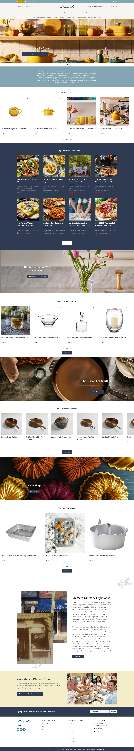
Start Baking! (34, 491)
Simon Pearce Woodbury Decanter (79, 337)
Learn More (78, 656)
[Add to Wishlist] (28, 99)
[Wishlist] (107, 6)
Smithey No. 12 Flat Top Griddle (35, 438)
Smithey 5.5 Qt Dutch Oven (61, 437)
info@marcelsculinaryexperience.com (106, 731)
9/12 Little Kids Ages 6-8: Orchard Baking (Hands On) (79, 224)
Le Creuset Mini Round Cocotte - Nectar (46, 130)
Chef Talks (45, 727)
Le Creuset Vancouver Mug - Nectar (80, 129)
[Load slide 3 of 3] (67, 65)
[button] (45, 12)
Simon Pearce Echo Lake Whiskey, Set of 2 (15, 338)
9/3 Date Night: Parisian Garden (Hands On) (78, 180)
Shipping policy (100, 749)
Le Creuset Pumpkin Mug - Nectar (13, 129)
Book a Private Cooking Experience (29, 694)
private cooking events (47, 684)
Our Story (71, 724)
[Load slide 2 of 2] (68, 498)
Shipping (70, 730)
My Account (71, 727)
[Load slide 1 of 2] (66, 498)
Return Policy (71, 733)
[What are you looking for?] (38, 6)
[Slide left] (63, 139)
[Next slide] (71, 64)
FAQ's (69, 736)
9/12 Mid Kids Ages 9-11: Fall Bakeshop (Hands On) (105, 224)
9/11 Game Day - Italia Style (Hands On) (53, 224)
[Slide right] (70, 139)
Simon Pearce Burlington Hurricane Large (113, 338)
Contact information (71, 749)
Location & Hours (73, 742)
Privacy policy (81, 749)
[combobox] (27, 6)
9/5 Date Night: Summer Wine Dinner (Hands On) (104, 180)
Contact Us (71, 739)
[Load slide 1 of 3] (63, 65)
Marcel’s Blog (46, 724)
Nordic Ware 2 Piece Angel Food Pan (102, 555)
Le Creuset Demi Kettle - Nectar (111, 129)
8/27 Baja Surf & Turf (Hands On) (28, 180)
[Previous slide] (59, 64)
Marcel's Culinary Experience (47, 749)
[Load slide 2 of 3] (65, 65)
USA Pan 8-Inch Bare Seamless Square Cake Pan (18, 555)
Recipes (44, 730)
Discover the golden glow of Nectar (34, 54)
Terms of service (90, 749)
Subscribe (113, 711)
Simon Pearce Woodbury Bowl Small (47, 337)
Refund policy (60, 749)
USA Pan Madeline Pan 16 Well (56, 555)
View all (67, 243)
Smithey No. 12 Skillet (9, 437)
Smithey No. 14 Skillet (110, 437)
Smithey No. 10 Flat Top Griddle (85, 438)
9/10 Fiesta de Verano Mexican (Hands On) (25, 224)
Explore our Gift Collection (37, 276)
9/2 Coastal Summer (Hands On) (53, 180)
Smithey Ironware (96, 392)
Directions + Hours (30, 1)
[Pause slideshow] (75, 64)
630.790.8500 (100, 728)
